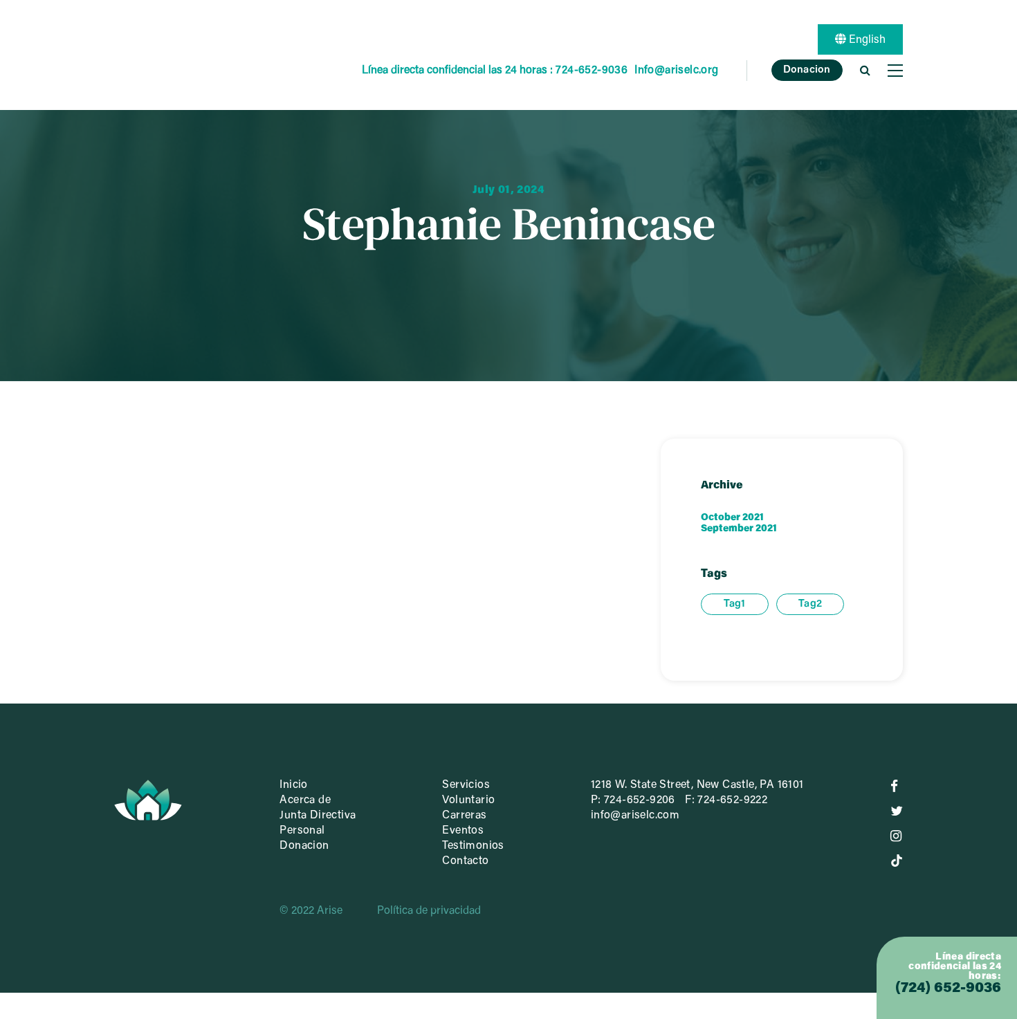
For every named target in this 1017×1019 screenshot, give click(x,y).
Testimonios (473, 846)
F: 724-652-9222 (726, 800)
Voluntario (468, 800)
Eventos (463, 830)
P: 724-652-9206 (633, 800)
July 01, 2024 (508, 189)
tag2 (810, 604)
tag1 (735, 604)
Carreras (464, 815)
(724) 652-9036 (948, 989)
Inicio (293, 785)
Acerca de (305, 800)
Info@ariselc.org (676, 70)
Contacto (465, 861)
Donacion (807, 70)
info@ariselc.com (635, 815)
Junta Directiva (318, 815)
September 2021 (739, 529)
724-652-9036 (591, 70)
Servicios (466, 785)
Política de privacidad (429, 911)
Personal (302, 830)
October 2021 (732, 518)
